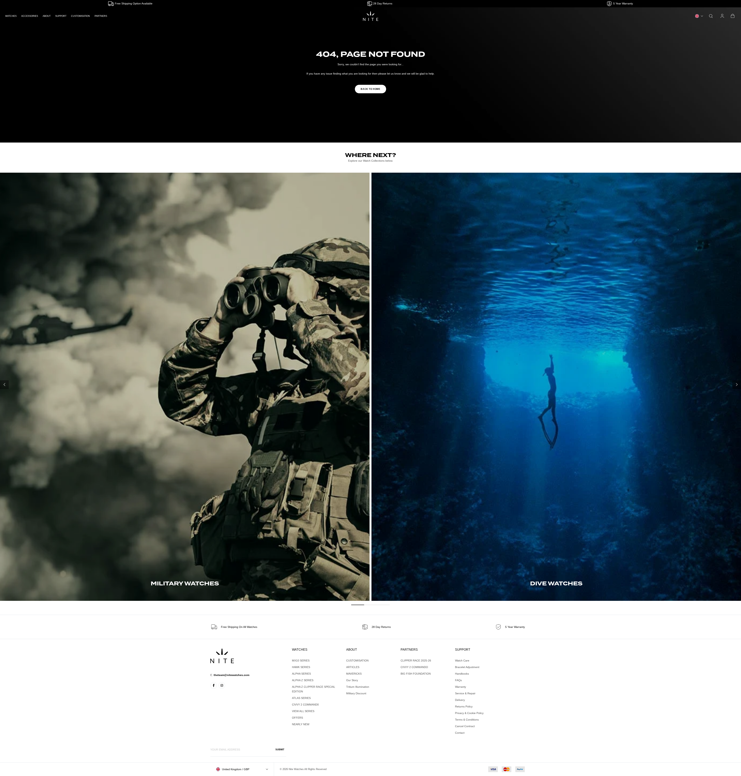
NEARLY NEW (300, 724)
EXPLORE (185, 591)
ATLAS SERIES (301, 698)
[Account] (722, 16)
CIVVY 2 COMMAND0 (305, 704)
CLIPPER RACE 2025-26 (416, 660)
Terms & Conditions (467, 719)
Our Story (352, 680)
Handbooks (462, 673)
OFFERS (297, 717)
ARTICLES (352, 667)
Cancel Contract (465, 726)
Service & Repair (465, 693)
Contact (459, 732)
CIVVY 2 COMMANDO (414, 667)
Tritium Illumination (357, 686)
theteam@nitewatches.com (231, 675)
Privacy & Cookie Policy (469, 713)
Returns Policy (464, 706)
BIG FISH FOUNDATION (416, 673)
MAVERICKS (354, 673)
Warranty (460, 686)
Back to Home (370, 89)
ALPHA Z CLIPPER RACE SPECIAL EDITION (313, 689)
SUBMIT (279, 749)
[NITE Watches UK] (370, 16)
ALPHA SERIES (301, 673)
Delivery (460, 699)
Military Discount (356, 693)
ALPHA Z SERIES (302, 680)
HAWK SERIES (301, 667)
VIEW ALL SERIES (303, 711)
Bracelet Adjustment (467, 667)
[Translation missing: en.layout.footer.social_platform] (213, 685)
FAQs (458, 680)
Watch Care (462, 660)
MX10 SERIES (301, 660)
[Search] (711, 16)
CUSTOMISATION (80, 16)
